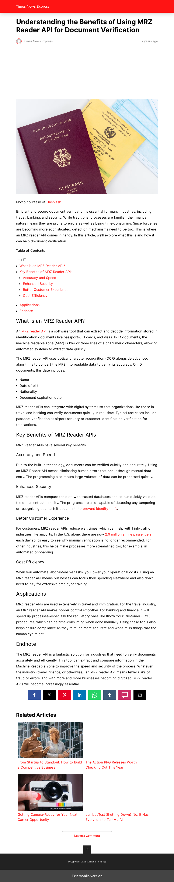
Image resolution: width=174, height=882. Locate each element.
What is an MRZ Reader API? (42, 266)
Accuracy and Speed (39, 278)
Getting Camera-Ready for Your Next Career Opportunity (47, 817)
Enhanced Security (38, 283)
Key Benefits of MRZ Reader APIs (46, 272)
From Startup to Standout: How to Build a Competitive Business (50, 764)
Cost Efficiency (35, 295)
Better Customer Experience (45, 289)
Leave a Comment (87, 835)
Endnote (26, 311)
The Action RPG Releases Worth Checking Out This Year (111, 764)
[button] (34, 695)
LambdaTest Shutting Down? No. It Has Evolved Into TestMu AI (117, 817)
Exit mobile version (87, 876)
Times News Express (32, 6)
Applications (29, 305)
